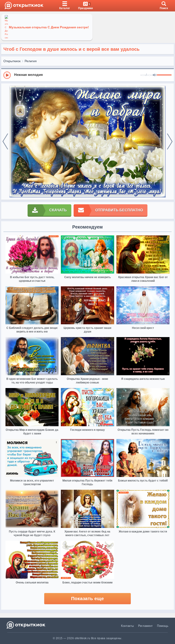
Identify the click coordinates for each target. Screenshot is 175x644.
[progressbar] (164, 75)
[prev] (5, 142)
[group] (87, 75)
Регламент (145, 626)
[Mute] (154, 75)
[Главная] (24, 5)
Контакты (127, 626)
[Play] (7, 75)
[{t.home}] (26, 625)
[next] (170, 142)
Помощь (162, 626)
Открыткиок (12, 61)
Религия (31, 61)
